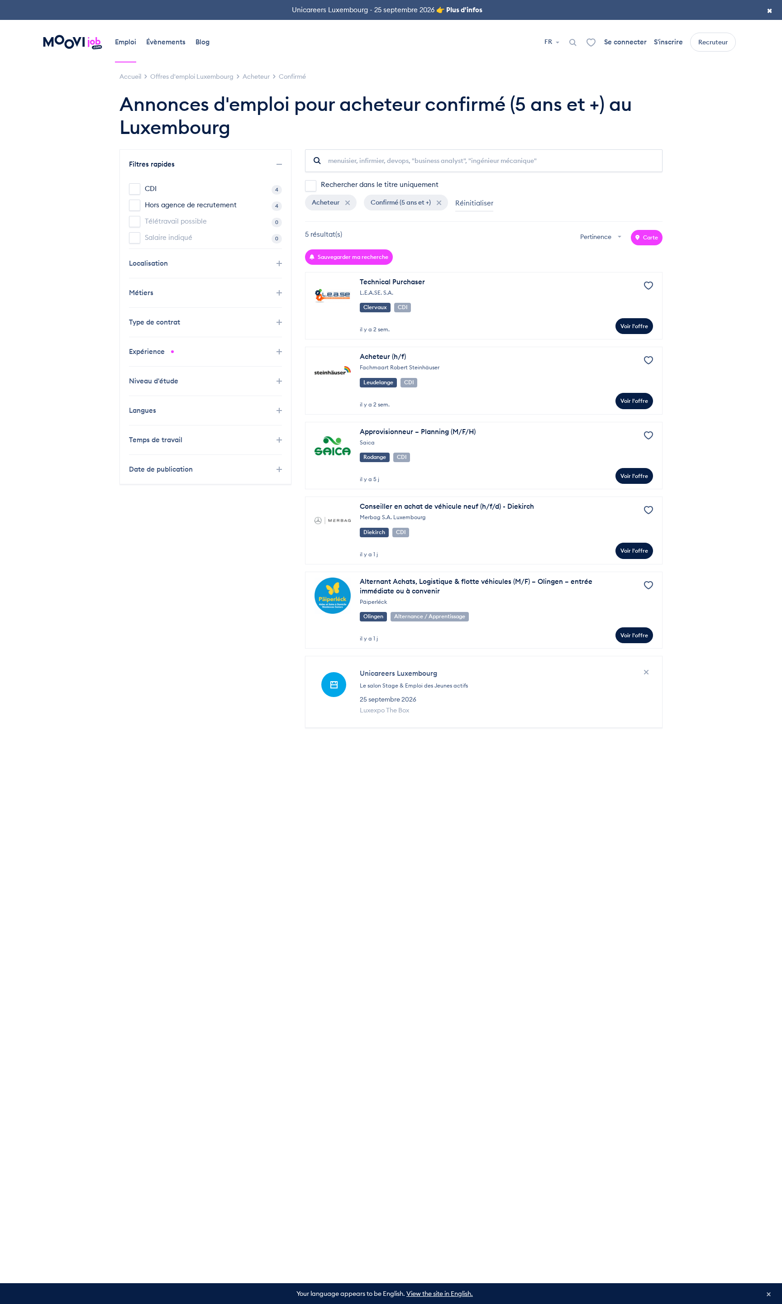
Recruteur (713, 42)
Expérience (148, 351)
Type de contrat (155, 322)
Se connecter (625, 42)
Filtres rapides (152, 164)
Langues (143, 410)
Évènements (166, 42)
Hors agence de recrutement (211, 205)
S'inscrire (668, 42)
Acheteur (326, 202)
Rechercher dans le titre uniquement (380, 184)
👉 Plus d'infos (459, 9)
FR (548, 42)
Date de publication (162, 469)
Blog (203, 42)
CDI (211, 188)
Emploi (125, 42)
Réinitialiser (474, 203)
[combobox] (602, 237)
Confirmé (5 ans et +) (401, 202)
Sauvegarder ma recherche (352, 256)
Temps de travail (156, 439)
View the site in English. (439, 1294)
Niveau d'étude (154, 381)
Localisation (149, 263)
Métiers (142, 292)
